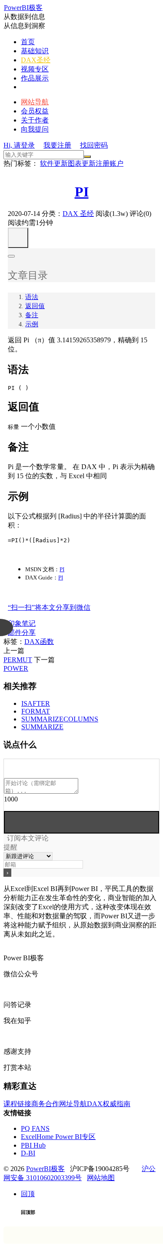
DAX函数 (39, 641)
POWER (15, 668)
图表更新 (82, 163)
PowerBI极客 (23, 7)
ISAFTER (35, 703)
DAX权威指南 (108, 1103)
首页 (28, 41)
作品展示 (35, 78)
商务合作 (45, 1103)
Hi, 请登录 (19, 145)
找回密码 (94, 145)
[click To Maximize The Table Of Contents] (18, 238)
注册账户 (109, 163)
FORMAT (35, 711)
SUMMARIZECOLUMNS (59, 719)
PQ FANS (35, 1128)
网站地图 (101, 1177)
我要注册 (57, 145)
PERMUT (17, 659)
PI (82, 192)
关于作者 (35, 120)
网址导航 (73, 1103)
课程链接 (17, 1103)
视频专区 (35, 69)
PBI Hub (33, 1145)
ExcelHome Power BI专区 (58, 1136)
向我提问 (35, 129)
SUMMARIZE (42, 726)
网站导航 (35, 102)
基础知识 (35, 51)
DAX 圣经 (78, 213)
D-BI (28, 1153)
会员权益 (35, 111)
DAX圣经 (35, 60)
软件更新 (54, 163)
